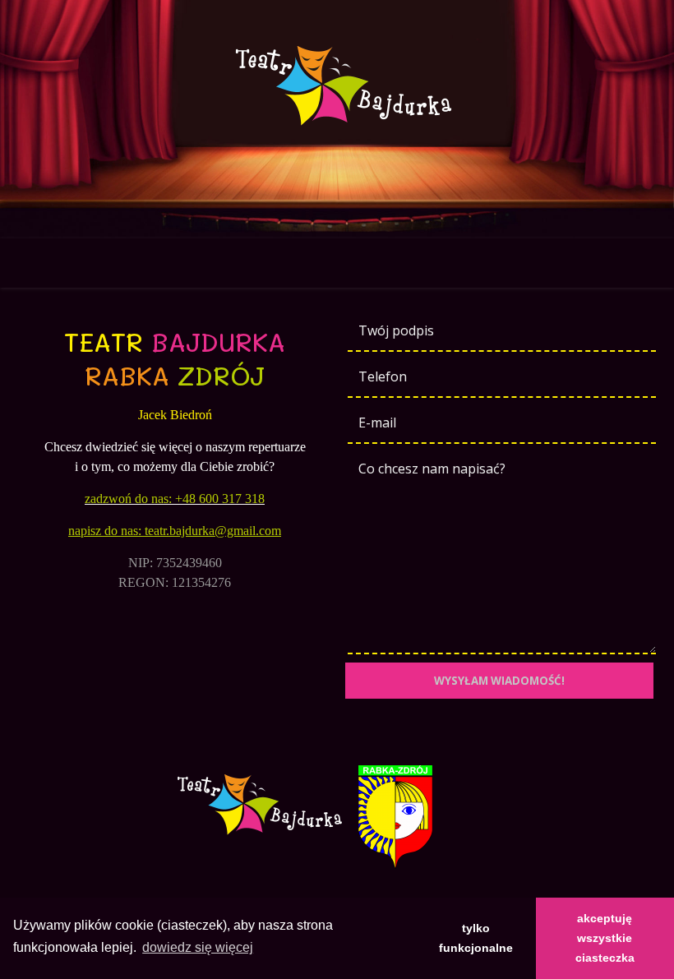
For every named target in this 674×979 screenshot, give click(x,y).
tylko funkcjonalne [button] (476, 937)
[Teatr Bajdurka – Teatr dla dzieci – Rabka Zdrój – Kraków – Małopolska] (337, 86)
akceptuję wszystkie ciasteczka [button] (605, 938)
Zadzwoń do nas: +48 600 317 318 (175, 499)
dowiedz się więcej (197, 947)
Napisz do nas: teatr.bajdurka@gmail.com (174, 531)
